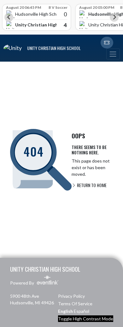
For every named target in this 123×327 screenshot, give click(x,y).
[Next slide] (114, 17)
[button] (107, 43)
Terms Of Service (75, 303)
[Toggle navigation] (113, 53)
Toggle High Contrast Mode (85, 318)
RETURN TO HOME (91, 185)
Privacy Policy (71, 296)
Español (81, 311)
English (65, 311)
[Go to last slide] (8, 17)
